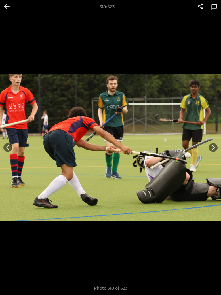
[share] (200, 7)
